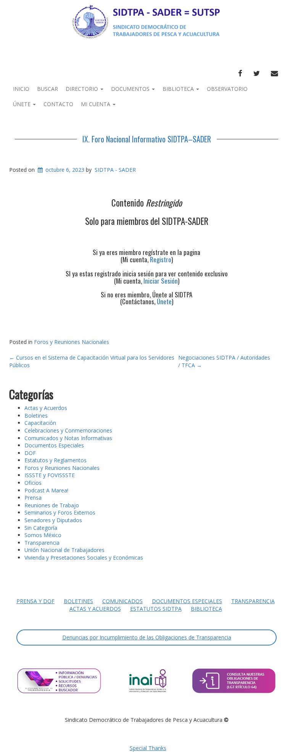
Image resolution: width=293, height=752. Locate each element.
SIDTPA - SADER (115, 169)
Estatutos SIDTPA (156, 608)
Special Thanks (148, 748)
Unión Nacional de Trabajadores (64, 550)
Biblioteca (179, 88)
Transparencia (42, 542)
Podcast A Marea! (46, 490)
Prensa (33, 497)
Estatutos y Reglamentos (55, 460)
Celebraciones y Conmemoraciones (68, 430)
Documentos (131, 88)
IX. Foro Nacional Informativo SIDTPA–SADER (146, 139)
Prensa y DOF (35, 601)
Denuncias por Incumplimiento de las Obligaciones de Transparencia (146, 637)
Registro (160, 259)
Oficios (33, 482)
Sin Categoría (40, 527)
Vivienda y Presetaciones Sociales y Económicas (83, 557)
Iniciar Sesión (160, 281)
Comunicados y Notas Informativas (68, 438)
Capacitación (40, 422)
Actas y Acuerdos (45, 408)
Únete (22, 104)
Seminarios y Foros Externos (59, 512)
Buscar (47, 88)
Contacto (58, 104)
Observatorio (227, 88)
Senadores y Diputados (53, 520)
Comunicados (122, 601)
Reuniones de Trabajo (51, 505)
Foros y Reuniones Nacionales (71, 341)
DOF (30, 453)
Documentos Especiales (54, 445)
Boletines (36, 415)
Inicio (21, 88)
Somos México (42, 535)
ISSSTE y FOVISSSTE (49, 475)
